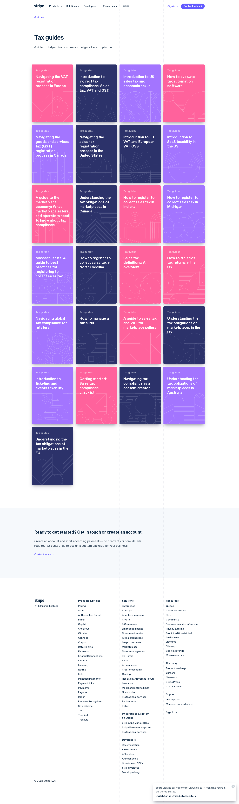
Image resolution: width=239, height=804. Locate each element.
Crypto (82, 642)
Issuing (82, 669)
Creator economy (132, 669)
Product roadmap (176, 668)
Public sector (129, 701)
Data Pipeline (85, 646)
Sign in (171, 6)
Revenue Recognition (90, 701)
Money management (133, 651)
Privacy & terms (175, 628)
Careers (170, 672)
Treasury (83, 719)
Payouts (82, 692)
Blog (168, 615)
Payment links (86, 683)
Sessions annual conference (182, 624)
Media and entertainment (136, 687)
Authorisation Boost (89, 615)
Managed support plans (179, 704)
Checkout (83, 628)
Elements (83, 651)
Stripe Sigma (85, 706)
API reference (130, 749)
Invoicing (83, 665)
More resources (175, 655)
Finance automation (133, 633)
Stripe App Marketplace (135, 722)
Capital (82, 624)
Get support (173, 699)
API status (128, 754)
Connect (83, 637)
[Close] (232, 787)
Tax (80, 710)
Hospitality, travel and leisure (138, 678)
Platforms (127, 655)
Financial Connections (90, 655)
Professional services (134, 696)
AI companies (129, 665)
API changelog (130, 758)
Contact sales (192, 6)
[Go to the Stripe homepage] (38, 601)
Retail (125, 706)
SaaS (125, 660)
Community (172, 619)
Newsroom (172, 677)
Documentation (131, 745)
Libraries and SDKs (132, 763)
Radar (81, 696)
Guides (39, 17)
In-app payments (131, 642)
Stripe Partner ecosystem (136, 727)
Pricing (125, 5)
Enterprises (128, 605)
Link (80, 674)
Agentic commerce (133, 615)
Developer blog (130, 772)
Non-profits (128, 692)
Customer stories (176, 610)
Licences (171, 641)
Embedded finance (132, 628)
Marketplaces (130, 646)
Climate (82, 633)
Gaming (126, 674)
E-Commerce (129, 624)
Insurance (127, 683)
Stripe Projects (130, 767)
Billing (81, 619)
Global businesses (132, 637)
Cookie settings (175, 650)
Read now (41, 117)
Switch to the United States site (175, 796)
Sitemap (170, 646)
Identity (82, 660)
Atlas (81, 610)
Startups (127, 610)
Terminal (83, 715)
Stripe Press (173, 681)
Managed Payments (89, 678)
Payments (84, 687)
